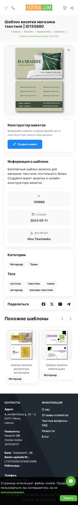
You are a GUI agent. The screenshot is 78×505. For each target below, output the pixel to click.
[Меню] (6, 8)
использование (12, 492)
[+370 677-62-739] (13, 7)
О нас (46, 409)
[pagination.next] (70, 319)
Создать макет (27, 144)
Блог (45, 436)
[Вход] (71, 7)
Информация (52, 402)
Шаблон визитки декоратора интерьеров (21, 368)
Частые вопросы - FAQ (55, 423)
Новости (48, 431)
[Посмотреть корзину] (65, 7)
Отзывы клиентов (55, 415)
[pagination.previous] (62, 319)
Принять (68, 498)
